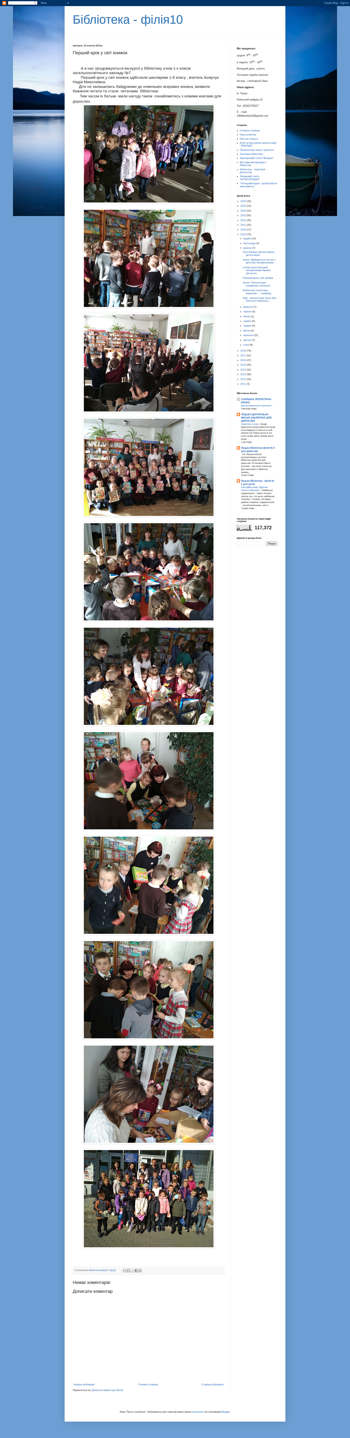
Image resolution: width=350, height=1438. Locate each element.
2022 (243, 220)
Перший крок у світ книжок (258, 278)
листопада (249, 243)
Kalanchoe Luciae (250, 424)
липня (247, 316)
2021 (243, 225)
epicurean (197, 1411)
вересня (248, 307)
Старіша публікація (212, 1384)
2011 (243, 383)
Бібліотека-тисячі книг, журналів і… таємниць (257, 292)
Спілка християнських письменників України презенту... (257, 270)
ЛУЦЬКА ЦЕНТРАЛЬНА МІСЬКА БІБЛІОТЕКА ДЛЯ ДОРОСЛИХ (256, 417)
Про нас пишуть (249, 138)
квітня (247, 330)
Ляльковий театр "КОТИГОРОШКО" (250, 178)
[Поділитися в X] (132, 1271)
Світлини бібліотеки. (251, 154)
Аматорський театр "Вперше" (257, 158)
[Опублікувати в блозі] (128, 1271)
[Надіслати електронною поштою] (125, 1271)
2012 (243, 379)
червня (247, 321)
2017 (243, 355)
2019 (243, 234)
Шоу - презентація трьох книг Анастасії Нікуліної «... (259, 299)
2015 (243, 364)
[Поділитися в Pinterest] (140, 1271)
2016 (243, 360)
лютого (247, 340)
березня (248, 335)
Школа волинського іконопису (256, 405)
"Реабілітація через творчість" (257, 150)
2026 (243, 201)
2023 (243, 215)
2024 (243, 210)
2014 (243, 369)
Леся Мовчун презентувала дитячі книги (258, 253)
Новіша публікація (84, 1384)
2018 (243, 350)
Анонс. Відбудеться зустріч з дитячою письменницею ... (259, 261)
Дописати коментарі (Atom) (107, 1390)
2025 (243, 206)
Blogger (225, 1411)
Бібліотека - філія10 (128, 19)
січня (246, 344)
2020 (243, 229)
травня (247, 325)
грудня (247, 238)
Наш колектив (248, 134)
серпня (247, 311)
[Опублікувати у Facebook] (136, 1271)
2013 (243, 374)
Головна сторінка (148, 1384)
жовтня (247, 248)
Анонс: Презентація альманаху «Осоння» (256, 284)
